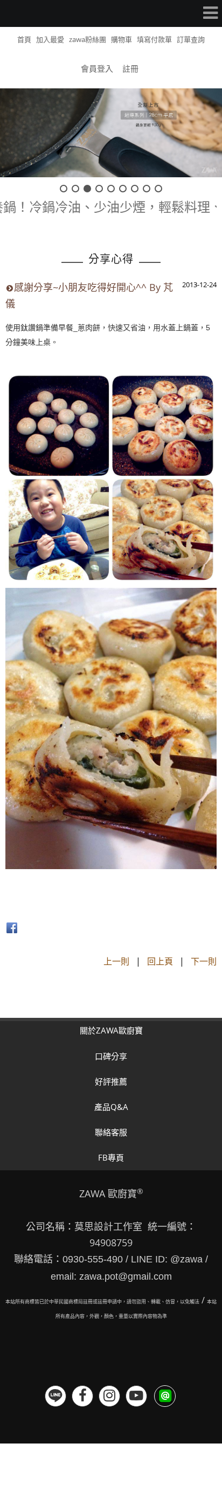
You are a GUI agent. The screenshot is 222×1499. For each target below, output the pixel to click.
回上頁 (160, 961)
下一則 (204, 961)
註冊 (130, 68)
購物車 (121, 39)
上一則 (116, 961)
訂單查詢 (191, 39)
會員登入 (97, 68)
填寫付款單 (154, 39)
